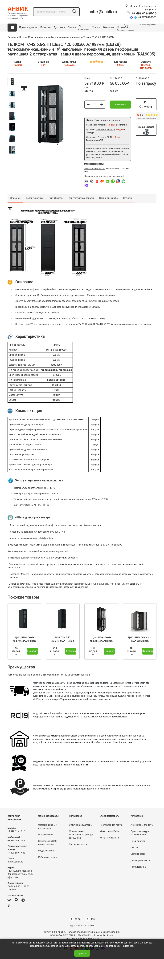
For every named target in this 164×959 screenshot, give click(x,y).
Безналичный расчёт (94, 168)
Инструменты (45, 834)
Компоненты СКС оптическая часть (47, 843)
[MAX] (16, 900)
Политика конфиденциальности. (82, 938)
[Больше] (101, 104)
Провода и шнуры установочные (140, 833)
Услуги (96, 27)
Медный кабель (46, 850)
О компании (83, 27)
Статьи (134, 847)
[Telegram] (135, 17)
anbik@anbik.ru (103, 11)
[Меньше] (88, 104)
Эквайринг (89, 176)
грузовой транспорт (105, 129)
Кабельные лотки (47, 857)
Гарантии (45, 27)
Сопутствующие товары (81, 198)
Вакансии (108, 27)
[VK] (9, 900)
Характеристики (34, 198)
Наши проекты (138, 841)
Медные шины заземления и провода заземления (81, 834)
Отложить (146, 106)
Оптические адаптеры (80, 825)
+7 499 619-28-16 (144, 13)
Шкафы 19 (24, 37)
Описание (15, 198)
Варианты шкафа (108, 198)
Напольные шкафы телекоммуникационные (57, 37)
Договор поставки (140, 860)
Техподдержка (138, 867)
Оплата (72, 27)
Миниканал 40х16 (109, 831)
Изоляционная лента (111, 825)
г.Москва (102, 125)
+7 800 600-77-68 (16, 852)
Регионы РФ (103, 137)
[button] (12, 28)
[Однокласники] (9, 905)
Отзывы (127, 198)
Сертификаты (56, 198)
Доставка (59, 27)
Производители (28, 27)
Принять (82, 953)
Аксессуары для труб (142, 825)
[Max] (131, 17)
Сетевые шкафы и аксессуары (47, 826)
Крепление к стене (78, 844)
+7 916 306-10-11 (16, 840)
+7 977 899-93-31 (147, 17)
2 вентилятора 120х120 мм (69, 419)
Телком (18, 65)
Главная (12, 37)
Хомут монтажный (109, 837)
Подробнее (127, 946)
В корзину (120, 104)
